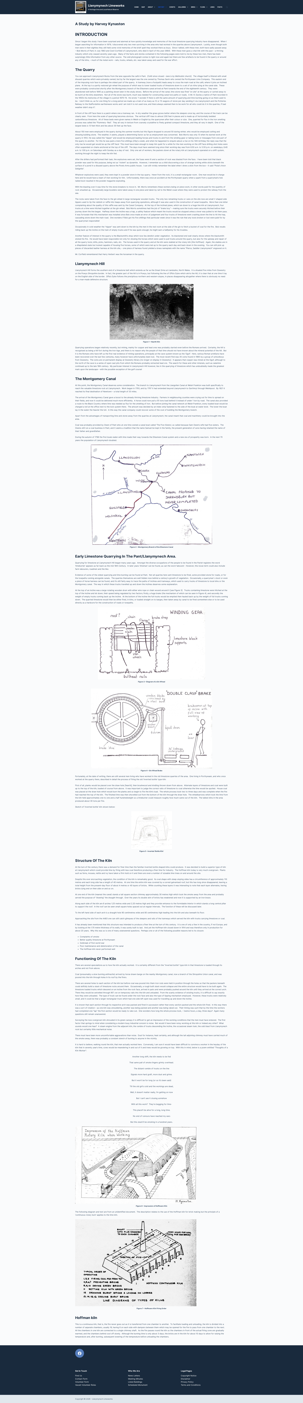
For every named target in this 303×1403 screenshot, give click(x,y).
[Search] (227, 7)
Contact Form (81, 1379)
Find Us (78, 1375)
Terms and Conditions (191, 1385)
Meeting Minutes (135, 1379)
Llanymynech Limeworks (106, 5)
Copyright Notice (188, 1375)
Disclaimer (185, 1379)
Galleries (182, 7)
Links (212, 7)
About (150, 7)
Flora (202, 7)
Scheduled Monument (137, 1385)
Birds (193, 7)
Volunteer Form (82, 1382)
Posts (219, 7)
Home (136, 7)
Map (143, 7)
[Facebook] (79, 1353)
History (161, 7)
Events (172, 7)
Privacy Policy (187, 1382)
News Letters (134, 1375)
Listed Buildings (135, 1382)
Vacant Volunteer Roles (85, 1385)
